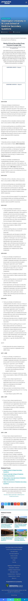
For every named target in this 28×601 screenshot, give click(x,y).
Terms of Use (14, 595)
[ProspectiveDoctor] (6, 2)
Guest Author (5, 32)
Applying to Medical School (14, 565)
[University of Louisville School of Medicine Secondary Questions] (7, 519)
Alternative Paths (14, 571)
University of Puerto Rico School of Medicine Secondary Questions (21, 539)
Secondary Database (6, 18)
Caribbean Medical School (14, 569)
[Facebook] (2, 504)
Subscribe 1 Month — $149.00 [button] (14, 67)
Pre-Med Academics (14, 553)
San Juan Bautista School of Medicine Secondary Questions (7, 539)
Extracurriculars (14, 555)
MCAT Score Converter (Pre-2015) (14, 549)
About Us (14, 578)
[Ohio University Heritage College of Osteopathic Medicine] (21, 519)
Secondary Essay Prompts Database (14, 547)
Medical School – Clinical (14, 576)
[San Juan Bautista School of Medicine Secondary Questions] (7, 532)
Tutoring (14, 562)
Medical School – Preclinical (14, 574)
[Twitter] (5, 504)
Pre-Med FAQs (14, 551)
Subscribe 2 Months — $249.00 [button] (14, 84)
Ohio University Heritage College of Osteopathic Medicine (21, 526)
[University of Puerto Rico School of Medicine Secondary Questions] (21, 532)
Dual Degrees (14, 557)
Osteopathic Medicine (14, 567)
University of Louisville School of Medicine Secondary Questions (6, 526)
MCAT (14, 560)
